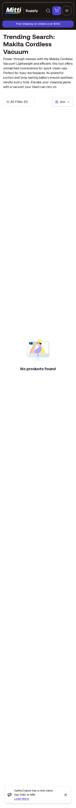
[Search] (48, 11)
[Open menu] (66, 10)
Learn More (21, 798)
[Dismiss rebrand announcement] (66, 795)
